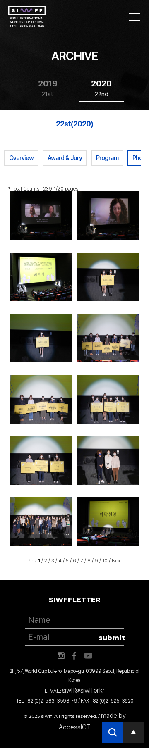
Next (117, 561)
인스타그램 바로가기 (61, 656)
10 (105, 561)
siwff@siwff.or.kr (83, 690)
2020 (101, 88)
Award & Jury (65, 158)
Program (107, 158)
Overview (21, 158)
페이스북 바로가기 (74, 656)
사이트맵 (134, 17)
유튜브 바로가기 (88, 656)
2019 (48, 88)
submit (111, 638)
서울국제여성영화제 (27, 16)
